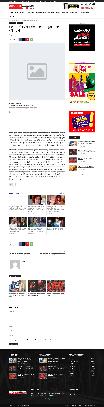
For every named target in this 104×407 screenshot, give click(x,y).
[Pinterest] (27, 39)
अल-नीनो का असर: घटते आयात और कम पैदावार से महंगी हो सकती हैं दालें (86, 167)
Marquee (14, 20)
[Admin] (10, 35)
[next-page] (12, 301)
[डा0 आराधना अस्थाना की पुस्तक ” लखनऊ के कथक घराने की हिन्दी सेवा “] (37, 286)
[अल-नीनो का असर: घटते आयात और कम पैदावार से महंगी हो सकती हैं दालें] (73, 168)
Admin (13, 35)
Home (10, 20)
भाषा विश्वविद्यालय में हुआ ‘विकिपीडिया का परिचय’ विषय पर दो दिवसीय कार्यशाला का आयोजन (16, 295)
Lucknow (11, 291)
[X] (24, 39)
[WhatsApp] (31, 39)
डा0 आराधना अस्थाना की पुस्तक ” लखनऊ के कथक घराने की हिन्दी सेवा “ (36, 294)
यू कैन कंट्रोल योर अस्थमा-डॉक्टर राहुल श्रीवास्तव (19, 253)
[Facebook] (92, 1)
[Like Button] (11, 184)
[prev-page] (10, 301)
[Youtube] (94, 1)
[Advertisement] (82, 190)
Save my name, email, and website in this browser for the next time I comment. (36, 340)
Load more (81, 174)
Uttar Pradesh (20, 22)
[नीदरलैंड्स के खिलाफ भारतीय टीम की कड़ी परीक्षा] (56, 286)
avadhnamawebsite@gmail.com (46, 399)
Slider (15, 22)
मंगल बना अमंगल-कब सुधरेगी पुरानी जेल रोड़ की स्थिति (52, 253)
